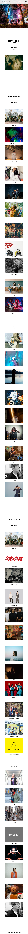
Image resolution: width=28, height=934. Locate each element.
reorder (26, 2)
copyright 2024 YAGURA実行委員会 (14, 932)
